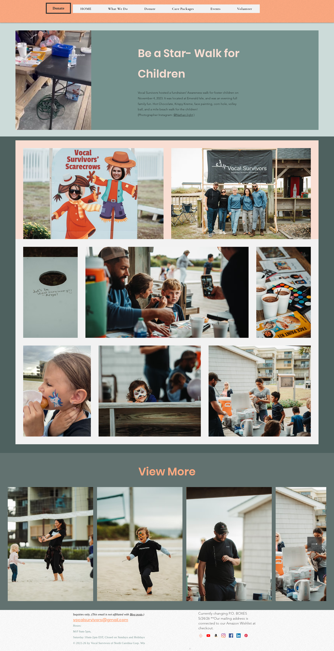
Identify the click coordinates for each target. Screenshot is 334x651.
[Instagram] (223, 636)
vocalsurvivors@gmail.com (100, 620)
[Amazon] (216, 636)
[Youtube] (208, 636)
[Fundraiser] (201, 636)
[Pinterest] (246, 636)
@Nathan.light (183, 115)
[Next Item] (314, 544)
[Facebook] (231, 636)
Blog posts (136, 614)
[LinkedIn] (238, 636)
